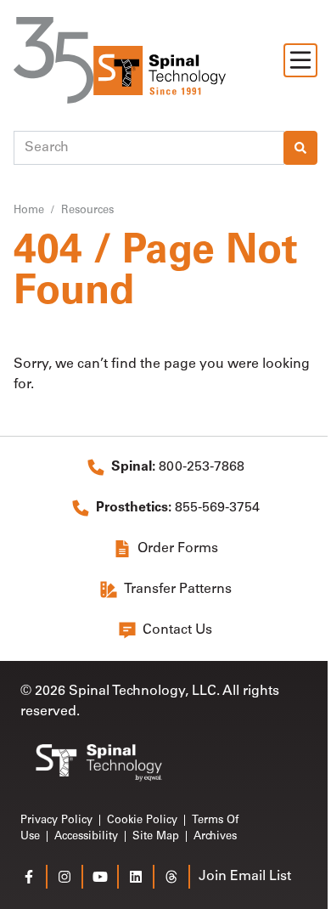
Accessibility (86, 836)
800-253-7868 (177, 467)
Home (29, 210)
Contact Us (177, 630)
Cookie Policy (142, 820)
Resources (87, 210)
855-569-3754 (178, 508)
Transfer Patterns (178, 589)
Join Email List (245, 877)
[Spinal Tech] (120, 60)
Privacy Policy (56, 820)
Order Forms (177, 549)
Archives (215, 836)
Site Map (155, 836)
